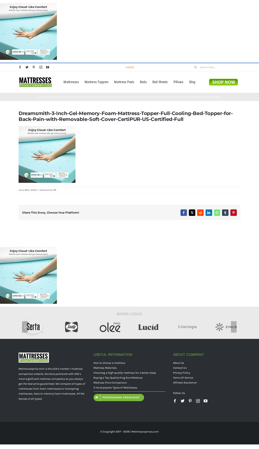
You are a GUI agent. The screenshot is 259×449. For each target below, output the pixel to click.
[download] (223, 77)
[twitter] (26, 67)
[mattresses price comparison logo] (36, 77)
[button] (25, 327)
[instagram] (40, 67)
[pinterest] (33, 67)
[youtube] (47, 67)
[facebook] (20, 67)
